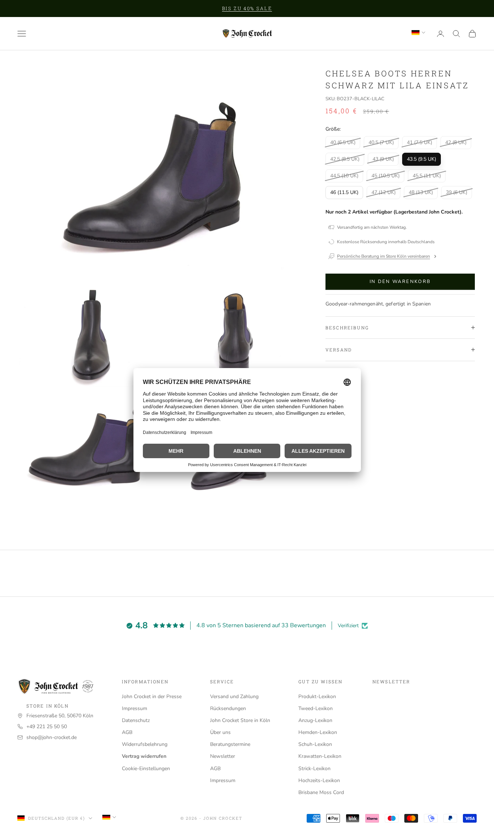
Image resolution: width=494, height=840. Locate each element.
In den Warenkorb (400, 281)
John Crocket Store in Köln (240, 720)
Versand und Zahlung (234, 696)
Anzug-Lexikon (315, 720)
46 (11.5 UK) (344, 192)
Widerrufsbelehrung (144, 744)
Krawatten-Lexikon (319, 756)
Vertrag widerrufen (144, 756)
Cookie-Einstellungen (146, 768)
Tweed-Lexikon (315, 708)
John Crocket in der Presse (152, 696)
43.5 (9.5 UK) (421, 158)
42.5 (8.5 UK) (344, 158)
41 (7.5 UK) (419, 142)
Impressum (134, 708)
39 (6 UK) (456, 192)
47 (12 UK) (383, 192)
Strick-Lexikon (314, 768)
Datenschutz (136, 720)
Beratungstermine (230, 744)
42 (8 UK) (456, 142)
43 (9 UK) (383, 158)
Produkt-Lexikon (317, 696)
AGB (127, 732)
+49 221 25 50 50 (46, 726)
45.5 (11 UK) (427, 175)
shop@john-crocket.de (51, 737)
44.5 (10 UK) (344, 175)
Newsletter (222, 756)
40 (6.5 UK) (342, 142)
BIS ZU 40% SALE (247, 8)
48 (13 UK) (421, 192)
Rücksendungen (228, 708)
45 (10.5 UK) (385, 175)
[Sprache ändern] (418, 32)
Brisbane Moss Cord (321, 792)
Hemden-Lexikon (317, 732)
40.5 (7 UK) (381, 142)
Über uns (220, 732)
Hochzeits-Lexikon (319, 780)
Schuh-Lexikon (315, 744)
